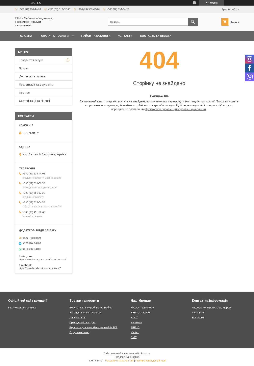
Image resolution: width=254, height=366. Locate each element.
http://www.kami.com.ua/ (22, 307)
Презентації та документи (36, 84)
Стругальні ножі (79, 332)
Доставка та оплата (155, 35)
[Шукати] (193, 22)
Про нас (24, 92)
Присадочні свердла (82, 322)
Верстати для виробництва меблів (90, 307)
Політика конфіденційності (150, 360)
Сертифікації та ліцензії (35, 100)
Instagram (198, 312)
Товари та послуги (54, 35)
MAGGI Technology (142, 307)
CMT (134, 337)
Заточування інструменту (85, 312)
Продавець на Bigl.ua (127, 357)
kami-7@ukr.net (32, 237)
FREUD (135, 327)
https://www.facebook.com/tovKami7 (40, 268)
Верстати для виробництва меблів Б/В (93, 327)
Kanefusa (136, 322)
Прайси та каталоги (95, 35)
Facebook (198, 317)
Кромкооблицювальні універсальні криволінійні (175, 109)
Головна (25, 35)
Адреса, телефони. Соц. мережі (212, 307)
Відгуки (24, 68)
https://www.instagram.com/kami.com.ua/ (42, 259)
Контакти (125, 35)
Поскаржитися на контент (119, 360)
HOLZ (134, 317)
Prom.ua (145, 353)
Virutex (135, 332)
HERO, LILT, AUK (140, 312)
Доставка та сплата (32, 76)
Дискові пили (77, 317)
